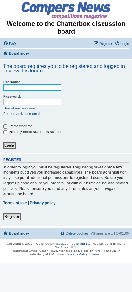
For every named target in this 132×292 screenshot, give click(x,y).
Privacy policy (43, 203)
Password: (12, 96)
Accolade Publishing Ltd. (73, 243)
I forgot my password (19, 108)
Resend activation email (21, 114)
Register (11, 216)
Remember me (20, 126)
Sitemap (95, 254)
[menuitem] (9, 44)
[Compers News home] (66, 10)
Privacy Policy (77, 254)
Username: (12, 82)
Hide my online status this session (35, 132)
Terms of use (15, 203)
